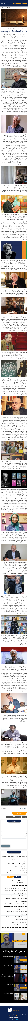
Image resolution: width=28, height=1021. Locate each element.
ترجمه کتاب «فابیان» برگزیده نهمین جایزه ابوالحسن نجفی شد (14, 870)
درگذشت (24, 817)
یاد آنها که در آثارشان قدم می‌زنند (14, 31)
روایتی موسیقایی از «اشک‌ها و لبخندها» (20, 901)
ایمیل (25, 833)
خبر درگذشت (17, 817)
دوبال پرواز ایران (10, 984)
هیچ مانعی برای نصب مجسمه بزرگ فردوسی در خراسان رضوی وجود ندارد (13, 857)
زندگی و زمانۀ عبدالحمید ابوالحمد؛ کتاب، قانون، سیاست (17, 911)
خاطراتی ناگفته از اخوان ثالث (14, 951)
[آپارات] (18, 1018)
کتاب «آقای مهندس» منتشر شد (19, 868)
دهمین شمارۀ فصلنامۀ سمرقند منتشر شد (19, 885)
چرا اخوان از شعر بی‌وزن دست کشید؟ (8, 966)
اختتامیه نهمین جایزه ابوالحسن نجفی (8, 994)
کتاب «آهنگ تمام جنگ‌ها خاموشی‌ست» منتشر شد (16, 867)
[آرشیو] (10, 1018)
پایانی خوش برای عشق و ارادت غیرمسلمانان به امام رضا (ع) (16, 898)
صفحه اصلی (25, 7)
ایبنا (20, 4)
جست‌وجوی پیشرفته (5, 1014)
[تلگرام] (16, 1018)
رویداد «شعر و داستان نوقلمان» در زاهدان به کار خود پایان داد (16, 903)
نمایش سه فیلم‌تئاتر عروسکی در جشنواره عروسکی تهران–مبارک (16, 888)
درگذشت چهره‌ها (9, 817)
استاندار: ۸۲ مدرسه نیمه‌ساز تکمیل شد (20, 930)
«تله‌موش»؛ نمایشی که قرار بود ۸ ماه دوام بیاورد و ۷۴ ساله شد (16, 917)
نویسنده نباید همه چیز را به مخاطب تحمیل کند (18, 880)
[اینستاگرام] (14, 1018)
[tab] (17, 877)
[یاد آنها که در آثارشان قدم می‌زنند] (14, 18)
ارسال (6, 846)
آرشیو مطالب (24, 1014)
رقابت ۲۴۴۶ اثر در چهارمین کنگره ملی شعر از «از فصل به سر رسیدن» (15, 906)
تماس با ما (19, 1014)
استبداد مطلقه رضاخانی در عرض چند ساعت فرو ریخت (16, 872)
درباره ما (14, 1014)
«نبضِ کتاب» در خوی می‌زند (22, 909)
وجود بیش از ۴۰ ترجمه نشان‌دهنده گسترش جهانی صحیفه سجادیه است (14, 927)
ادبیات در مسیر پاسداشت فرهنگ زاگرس (20, 924)
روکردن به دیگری (24, 914)
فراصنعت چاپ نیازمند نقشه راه (8, 956)
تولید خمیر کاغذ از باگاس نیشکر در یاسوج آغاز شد (18, 896)
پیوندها (11, 1014)
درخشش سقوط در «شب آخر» (21, 919)
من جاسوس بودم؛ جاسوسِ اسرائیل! (20, 893)
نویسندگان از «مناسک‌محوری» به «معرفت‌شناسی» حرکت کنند (16, 890)
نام (26, 828)
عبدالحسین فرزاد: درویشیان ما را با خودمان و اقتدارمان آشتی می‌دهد (14, 860)
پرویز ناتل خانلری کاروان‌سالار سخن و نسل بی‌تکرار (16, 863)
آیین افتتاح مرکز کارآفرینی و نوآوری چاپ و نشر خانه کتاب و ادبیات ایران (7, 975)
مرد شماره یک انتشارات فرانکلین (21, 882)
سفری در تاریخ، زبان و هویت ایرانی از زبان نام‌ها (18, 922)
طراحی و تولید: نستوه (12, 1019)
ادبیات (21, 7)
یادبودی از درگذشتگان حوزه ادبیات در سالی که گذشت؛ (14, 29)
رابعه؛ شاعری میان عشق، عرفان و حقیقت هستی (17, 865)
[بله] (12, 1018)
